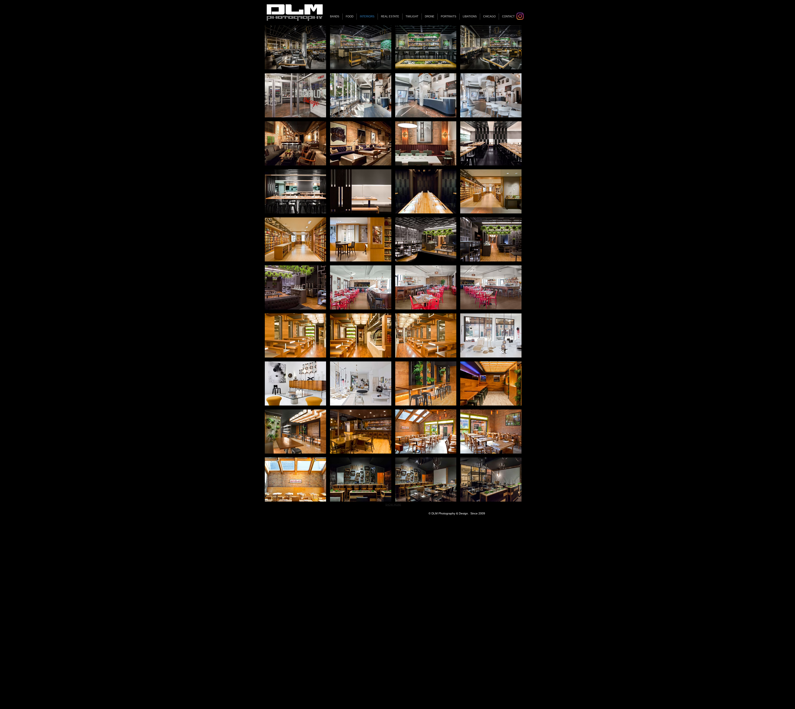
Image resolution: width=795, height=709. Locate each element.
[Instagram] (520, 16)
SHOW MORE (393, 504)
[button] (295, 47)
